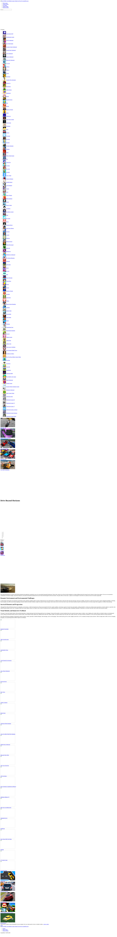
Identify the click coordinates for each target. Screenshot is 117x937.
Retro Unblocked (9, 380)
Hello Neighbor (9, 198)
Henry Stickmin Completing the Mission (8, 786)
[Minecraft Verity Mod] (7, 754)
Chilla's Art (8, 116)
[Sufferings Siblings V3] (7, 796)
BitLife (7, 106)
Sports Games (5, 6)
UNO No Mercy (3, 776)
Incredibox (8, 208)
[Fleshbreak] (7, 827)
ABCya (7, 70)
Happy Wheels (9, 195)
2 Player (7, 66)
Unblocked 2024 (9, 396)
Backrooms (8, 86)
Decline (4, 925)
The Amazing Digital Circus (11, 350)
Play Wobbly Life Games (11, 376)
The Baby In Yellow (10, 353)
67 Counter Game (3, 860)
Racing (7, 287)
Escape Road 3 (3, 923)
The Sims (8, 360)
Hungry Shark (9, 205)
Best (7, 103)
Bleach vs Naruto (9, 109)
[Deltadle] (7, 848)
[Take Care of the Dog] (7, 764)
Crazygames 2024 (9, 33)
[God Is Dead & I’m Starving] (7, 659)
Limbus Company (3, 702)
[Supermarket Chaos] (7, 648)
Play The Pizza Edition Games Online (13, 357)
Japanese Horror (9, 225)
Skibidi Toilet (8, 310)
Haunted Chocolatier (4, 629)
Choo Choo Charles (10, 119)
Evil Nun (8, 139)
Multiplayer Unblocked (10, 254)
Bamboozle (8, 93)
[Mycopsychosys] (7, 680)
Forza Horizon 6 (3, 902)
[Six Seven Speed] (7, 869)
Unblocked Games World (11, 416)
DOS (7, 129)
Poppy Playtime (9, 277)
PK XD (7, 271)
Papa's (7, 267)
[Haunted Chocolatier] (7, 627)
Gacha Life (8, 162)
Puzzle (7, 284)
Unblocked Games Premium (11, 413)
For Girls (8, 169)
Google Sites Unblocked (11, 50)
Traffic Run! (2, 881)
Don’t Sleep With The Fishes (6, 839)
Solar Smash (8, 317)
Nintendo (8, 261)
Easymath (8, 136)
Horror (7, 202)
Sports (7, 320)
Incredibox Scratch (9, 211)
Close (1, 925)
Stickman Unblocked (10, 390)
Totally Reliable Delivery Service (6, 912)
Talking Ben (8, 340)
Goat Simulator (9, 185)
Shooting (8, 307)
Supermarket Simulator (10, 330)
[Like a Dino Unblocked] (7, 669)
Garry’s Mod (8, 175)
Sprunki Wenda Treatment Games (12, 386)
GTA (7, 192)
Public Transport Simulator (5, 438)
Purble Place (8, 281)
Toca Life (8, 366)
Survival (7, 333)
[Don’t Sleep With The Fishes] (7, 838)
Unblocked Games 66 (10, 399)
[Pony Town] (7, 690)
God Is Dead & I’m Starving (5, 660)
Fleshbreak (2, 828)
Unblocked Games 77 (10, 406)
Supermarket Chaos (4, 650)
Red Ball (8, 294)
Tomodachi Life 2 (3, 818)
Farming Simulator (9, 145)
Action (7, 73)
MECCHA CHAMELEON (5, 807)
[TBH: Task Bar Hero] (7, 638)
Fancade (7, 142)
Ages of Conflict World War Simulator (7, 734)
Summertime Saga (9, 327)
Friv (7, 159)
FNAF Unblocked (9, 40)
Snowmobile (8, 314)
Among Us (8, 83)
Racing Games (6, 7)
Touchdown (8, 370)
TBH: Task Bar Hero (4, 639)
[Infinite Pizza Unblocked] (7, 743)
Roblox (7, 300)
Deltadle (2, 849)
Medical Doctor (9, 241)
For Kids (8, 172)
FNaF (7, 152)
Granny (7, 188)
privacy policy (46, 924)
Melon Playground (9, 244)
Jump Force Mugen (10, 228)
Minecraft (8, 248)
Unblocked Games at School (11, 409)
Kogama (8, 231)
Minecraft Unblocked (10, 60)
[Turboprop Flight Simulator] (7, 722)
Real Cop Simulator (4, 891)
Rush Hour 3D (3, 459)
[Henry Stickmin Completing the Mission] (7, 785)
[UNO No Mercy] (7, 775)
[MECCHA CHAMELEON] (7, 806)
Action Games (5, 4)
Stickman (8, 324)
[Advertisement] (58, 19)
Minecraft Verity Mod (4, 755)
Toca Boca (8, 363)
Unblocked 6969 (9, 373)
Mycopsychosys (3, 681)
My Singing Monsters (10, 258)
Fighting (7, 149)
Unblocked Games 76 (10, 403)
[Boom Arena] (7, 711)
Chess (7, 112)
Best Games (5, 3)
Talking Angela (9, 337)
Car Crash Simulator (4, 448)
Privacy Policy (6, 930)
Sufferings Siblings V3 (4, 797)
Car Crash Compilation (4, 469)
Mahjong (8, 238)
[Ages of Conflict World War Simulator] (7, 733)
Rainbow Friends (9, 291)
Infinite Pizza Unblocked (5, 744)
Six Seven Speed (3, 870)
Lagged (7, 235)
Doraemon (8, 126)
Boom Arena (2, 713)
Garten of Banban (9, 178)
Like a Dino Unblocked (5, 671)
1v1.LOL (8, 63)
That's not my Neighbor (10, 347)
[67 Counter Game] (7, 859)
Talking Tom (8, 343)
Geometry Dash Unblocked (11, 47)
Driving (7, 132)
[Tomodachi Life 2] (7, 817)
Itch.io (7, 221)
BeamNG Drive (9, 99)
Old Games (8, 264)
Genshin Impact (9, 182)
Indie (7, 215)
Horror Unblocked (9, 56)
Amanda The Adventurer (11, 79)
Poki (7, 274)
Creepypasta (8, 122)
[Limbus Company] (7, 701)
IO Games (5, 5)
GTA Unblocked (9, 53)
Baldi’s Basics (9, 89)
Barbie (7, 96)
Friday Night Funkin (10, 155)
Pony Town (2, 692)
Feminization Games (10, 37)
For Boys (8, 165)
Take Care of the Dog (4, 765)
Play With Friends (9, 43)
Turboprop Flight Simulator (5, 723)
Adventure (8, 76)
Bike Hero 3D (3, 427)
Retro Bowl (8, 297)
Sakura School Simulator (11, 304)
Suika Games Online (10, 393)
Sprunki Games (9, 383)
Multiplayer (8, 251)
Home (4, 928)
